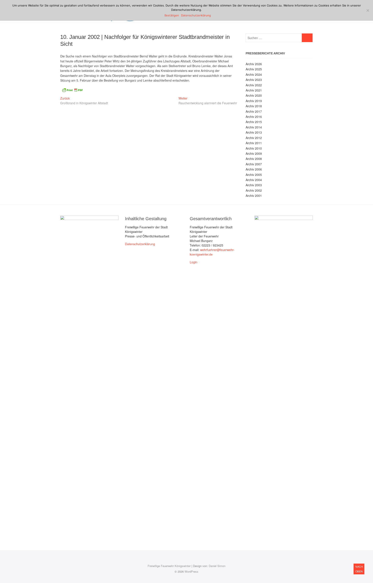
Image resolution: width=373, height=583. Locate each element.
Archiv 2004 (254, 180)
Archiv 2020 (254, 95)
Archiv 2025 (254, 69)
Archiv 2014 (254, 127)
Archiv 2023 (254, 79)
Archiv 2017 (254, 111)
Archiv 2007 (254, 164)
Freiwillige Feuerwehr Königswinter (169, 566)
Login (193, 262)
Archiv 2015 (254, 122)
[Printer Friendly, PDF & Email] (72, 89)
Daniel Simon (217, 566)
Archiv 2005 (254, 174)
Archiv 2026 (254, 64)
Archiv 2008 (254, 158)
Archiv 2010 (254, 148)
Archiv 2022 (254, 85)
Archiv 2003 (254, 185)
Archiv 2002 (254, 190)
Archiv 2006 (254, 169)
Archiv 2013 (254, 132)
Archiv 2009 (254, 153)
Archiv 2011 (254, 143)
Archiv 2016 (254, 116)
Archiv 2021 (254, 90)
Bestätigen (171, 15)
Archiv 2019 (254, 101)
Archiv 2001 (254, 195)
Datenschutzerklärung (140, 244)
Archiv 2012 (254, 138)
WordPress (191, 571)
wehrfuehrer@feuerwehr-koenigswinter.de (212, 252)
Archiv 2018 (254, 106)
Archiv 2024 (254, 74)
